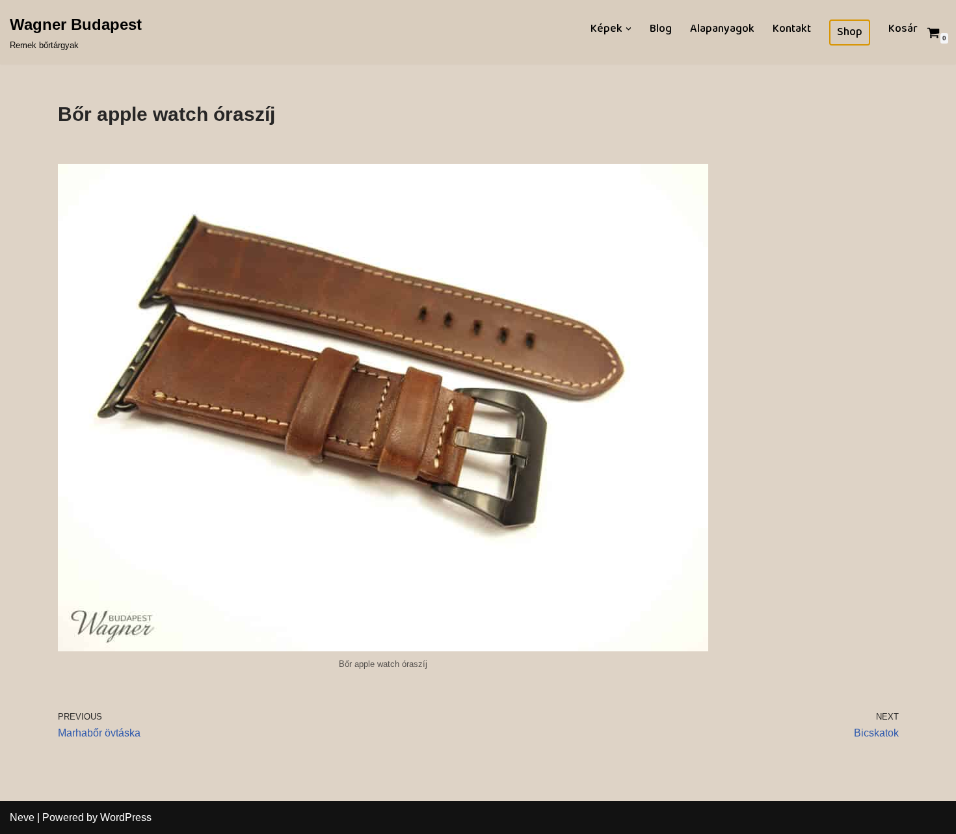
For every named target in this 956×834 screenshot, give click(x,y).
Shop (849, 32)
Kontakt (792, 29)
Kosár (903, 29)
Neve (22, 817)
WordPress (126, 817)
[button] (628, 29)
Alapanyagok (722, 29)
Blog (661, 29)
